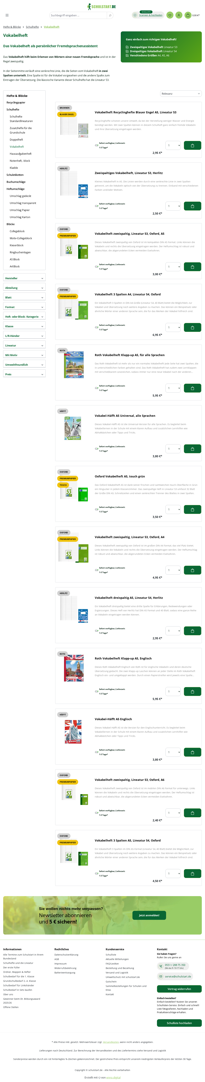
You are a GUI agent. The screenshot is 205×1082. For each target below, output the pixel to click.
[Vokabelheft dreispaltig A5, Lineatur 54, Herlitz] (73, 608)
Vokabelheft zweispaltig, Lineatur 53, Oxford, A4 (129, 537)
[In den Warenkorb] (192, 145)
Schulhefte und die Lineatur (18, 962)
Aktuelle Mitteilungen (117, 959)
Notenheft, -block (20, 161)
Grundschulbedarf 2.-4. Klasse (19, 980)
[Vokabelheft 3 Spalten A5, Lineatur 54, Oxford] (73, 851)
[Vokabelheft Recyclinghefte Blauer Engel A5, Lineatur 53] (73, 123)
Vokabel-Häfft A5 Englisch (113, 719)
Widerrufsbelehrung (65, 968)
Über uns (8, 994)
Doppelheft (16, 139)
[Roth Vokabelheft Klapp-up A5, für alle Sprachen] (73, 365)
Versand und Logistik (117, 972)
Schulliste (111, 954)
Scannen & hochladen (150, 15)
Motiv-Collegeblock (21, 238)
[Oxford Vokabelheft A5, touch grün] (73, 487)
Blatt (8, 297)
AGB (56, 959)
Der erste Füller (11, 967)
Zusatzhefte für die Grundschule (21, 130)
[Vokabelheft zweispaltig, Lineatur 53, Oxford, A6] (73, 790)
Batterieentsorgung (64, 972)
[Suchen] (110, 15)
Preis (8, 374)
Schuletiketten (15, 175)
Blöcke (11, 224)
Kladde (14, 168)
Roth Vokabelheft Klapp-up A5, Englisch (123, 658)
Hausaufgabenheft (21, 153)
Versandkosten (111, 1042)
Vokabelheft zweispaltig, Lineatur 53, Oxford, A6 (129, 780)
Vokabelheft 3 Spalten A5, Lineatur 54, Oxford (128, 840)
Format (10, 307)
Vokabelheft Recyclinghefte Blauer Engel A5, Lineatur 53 (135, 112)
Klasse (9, 326)
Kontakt (110, 994)
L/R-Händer (12, 336)
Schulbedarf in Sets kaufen (17, 989)
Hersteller (11, 278)
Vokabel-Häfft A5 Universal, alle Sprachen (125, 416)
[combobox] (78, 15)
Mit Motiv (11, 355)
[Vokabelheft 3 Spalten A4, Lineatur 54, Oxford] (73, 305)
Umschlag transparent (23, 203)
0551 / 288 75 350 (175, 965)
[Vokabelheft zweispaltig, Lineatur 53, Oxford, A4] (73, 547)
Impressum (60, 963)
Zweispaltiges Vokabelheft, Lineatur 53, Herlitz (129, 173)
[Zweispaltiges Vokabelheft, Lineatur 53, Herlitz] (73, 183)
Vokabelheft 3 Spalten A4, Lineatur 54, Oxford (128, 294)
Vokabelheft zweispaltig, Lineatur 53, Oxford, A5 (129, 234)
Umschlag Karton (20, 217)
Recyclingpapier (16, 102)
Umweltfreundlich (16, 364)
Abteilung (11, 288)
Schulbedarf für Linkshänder (18, 985)
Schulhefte (13, 109)
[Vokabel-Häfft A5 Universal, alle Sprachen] (73, 426)
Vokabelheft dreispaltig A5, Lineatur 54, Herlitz (129, 598)
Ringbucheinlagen (20, 252)
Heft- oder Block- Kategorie (21, 316)
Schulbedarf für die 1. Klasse (18, 976)
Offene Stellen (11, 1007)
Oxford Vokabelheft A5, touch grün (120, 476)
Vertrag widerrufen (179, 989)
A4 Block (15, 266)
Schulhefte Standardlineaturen (21, 119)
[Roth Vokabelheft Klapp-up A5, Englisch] (73, 669)
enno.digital (113, 1077)
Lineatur (10, 345)
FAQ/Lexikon (112, 963)
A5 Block (15, 259)
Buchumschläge (16, 182)
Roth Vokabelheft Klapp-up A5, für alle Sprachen (130, 355)
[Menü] (7, 15)
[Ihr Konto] (178, 15)
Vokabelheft (17, 146)
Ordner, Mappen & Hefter (17, 971)
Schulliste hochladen (179, 1023)
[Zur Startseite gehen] (103, 6)
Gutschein (111, 981)
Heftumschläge (16, 189)
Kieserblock (16, 245)
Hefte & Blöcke (17, 96)
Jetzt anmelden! (149, 915)
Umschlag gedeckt (20, 196)
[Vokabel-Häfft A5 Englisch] (73, 729)
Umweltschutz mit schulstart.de (123, 977)
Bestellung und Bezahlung (120, 968)
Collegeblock (17, 231)
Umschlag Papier (20, 210)
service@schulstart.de (178, 976)
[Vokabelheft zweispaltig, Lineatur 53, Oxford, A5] (73, 244)
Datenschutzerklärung (66, 954)
